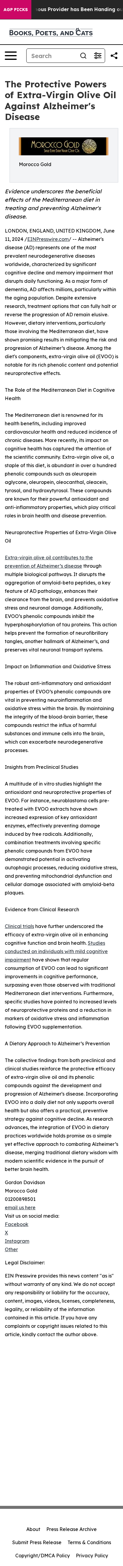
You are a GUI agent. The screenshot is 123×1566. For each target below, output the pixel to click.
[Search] (83, 56)
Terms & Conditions (89, 1542)
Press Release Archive (71, 1529)
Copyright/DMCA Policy (42, 1556)
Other (11, 1249)
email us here (20, 1207)
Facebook (16, 1224)
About (33, 1529)
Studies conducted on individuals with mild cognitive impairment (56, 951)
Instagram (17, 1241)
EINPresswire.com (48, 239)
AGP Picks (16, 9)
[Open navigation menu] (11, 56)
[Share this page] (114, 56)
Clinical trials (19, 926)
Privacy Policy (92, 1556)
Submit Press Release (36, 1542)
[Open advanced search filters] (97, 56)
